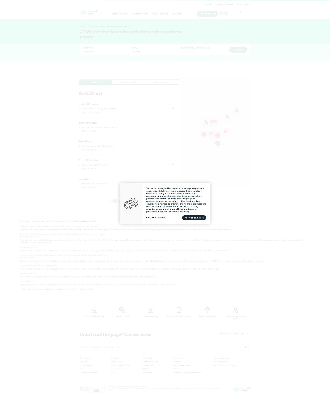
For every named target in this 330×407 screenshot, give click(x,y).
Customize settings (155, 218)
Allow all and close (194, 217)
